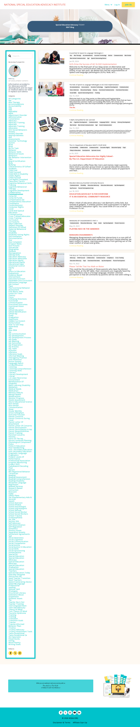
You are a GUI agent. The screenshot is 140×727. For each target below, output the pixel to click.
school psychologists (18, 508)
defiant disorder (16, 225)
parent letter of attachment (16, 423)
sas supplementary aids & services (20, 498)
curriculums (14, 222)
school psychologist (17, 506)
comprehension (16, 205)
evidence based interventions (15, 276)
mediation (13, 387)
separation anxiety (17, 532)
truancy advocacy (16, 630)
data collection (74, 90)
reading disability (16, 481)
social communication (105, 125)
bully (11, 163)
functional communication (106, 90)
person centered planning (20, 440)
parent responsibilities (19, 431)
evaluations (14, 273)
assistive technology (100, 55)
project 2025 (14, 464)
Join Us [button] (128, 4)
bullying (12, 165)
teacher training (16, 604)
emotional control (17, 266)
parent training (15, 433)
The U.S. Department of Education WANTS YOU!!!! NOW (87, 145)
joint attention (15, 359)
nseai (11, 409)
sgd (88, 58)
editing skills (14, 255)
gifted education (16, 310)
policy (11, 444)
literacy (113, 122)
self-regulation (15, 527)
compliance (110, 257)
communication (118, 55)
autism (110, 55)
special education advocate (16, 562)
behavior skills (15, 152)
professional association (19, 460)
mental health (15, 394)
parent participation (119, 260)
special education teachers (16, 570)
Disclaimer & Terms (61, 722)
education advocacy (93, 185)
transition (13, 619)
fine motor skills (16, 291)
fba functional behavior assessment (19, 289)
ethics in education (17, 271)
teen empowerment (18, 606)
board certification (17, 161)
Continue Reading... (76, 75)
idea (10, 328)
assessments (85, 87)
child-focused (15, 178)
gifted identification (17, 312)
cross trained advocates (19, 216)
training (97, 93)
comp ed (12, 196)
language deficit (104, 122)
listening (13, 367)
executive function (17, 279)
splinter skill (14, 589)
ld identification (16, 365)
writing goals (15, 644)
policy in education (75, 150)
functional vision (16, 306)
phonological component (20, 442)
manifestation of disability (16, 382)
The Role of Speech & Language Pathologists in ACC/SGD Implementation (94, 84)
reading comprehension (19, 479)
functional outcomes (122, 90)
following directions (18, 299)
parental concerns (17, 435)
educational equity (86, 90)
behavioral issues (16, 154)
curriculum (13, 220)
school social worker (18, 512)
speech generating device (98, 58)
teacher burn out (16, 602)
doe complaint (15, 242)
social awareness (16, 538)
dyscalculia (13, 247)
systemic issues (96, 150)
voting (11, 641)
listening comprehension (20, 369)
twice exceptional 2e (18, 635)
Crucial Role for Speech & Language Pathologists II (86, 53)
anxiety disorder (16, 133)
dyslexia (12, 251)
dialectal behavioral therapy (17, 230)
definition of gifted (17, 227)
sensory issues (15, 530)
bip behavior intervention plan (20, 158)
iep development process (20, 337)
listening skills (15, 370)
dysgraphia (14, 249)
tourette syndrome (17, 613)
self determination (17, 525)
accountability (74, 147)
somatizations (15, 552)
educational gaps (16, 264)
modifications (14, 396)
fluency (95, 90)
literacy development (124, 122)
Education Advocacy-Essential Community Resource (86, 183)
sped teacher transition (19, 578)
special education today (19, 573)
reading (12, 475)
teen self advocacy (17, 607)
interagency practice (18, 358)
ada (10, 108)
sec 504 (12, 519)
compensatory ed (16, 200)
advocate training (17, 126)
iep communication (17, 334)
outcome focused (16, 415)
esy (10, 269)
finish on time (15, 293)
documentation (15, 238)
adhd (11, 113)
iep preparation (15, 345)
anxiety (12, 132)
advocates (13, 128)
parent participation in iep (85, 188)
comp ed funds (15, 198)
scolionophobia (15, 517)
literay (12, 376)
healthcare (13, 319)
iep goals (13, 339)
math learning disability (19, 385)
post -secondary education (20, 449)
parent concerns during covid (19, 419)
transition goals (16, 620)
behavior (12, 150)
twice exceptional (16, 633)
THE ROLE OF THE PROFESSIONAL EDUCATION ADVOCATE (89, 255)
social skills (73, 93)
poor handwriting (16, 448)
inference (13, 352)
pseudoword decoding (18, 466)
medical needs (15, 389)
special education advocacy (16, 559)
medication (13, 391)
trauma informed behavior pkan (16, 625)
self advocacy (14, 523)
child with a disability (18, 174)
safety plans (14, 495)
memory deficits (16, 393)
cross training (119, 257)
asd (10, 137)
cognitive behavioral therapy (18, 188)
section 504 (14, 521)
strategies (13, 591)
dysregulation (15, 253)
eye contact (14, 284)
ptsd (11, 468)
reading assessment (18, 477)
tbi (10, 600)
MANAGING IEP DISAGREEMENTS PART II (83, 220)
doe (10, 240)
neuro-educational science (20, 402)
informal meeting (16, 356)
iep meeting (14, 341)
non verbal (128, 55)
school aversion (15, 503)
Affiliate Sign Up (80, 722)
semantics (13, 528)
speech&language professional (17, 584)
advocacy (72, 257)
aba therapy (77, 55)
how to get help (16, 325)
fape (124, 147)
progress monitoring (18, 462)
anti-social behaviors (18, 130)
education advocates (107, 185)
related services (16, 486)
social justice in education (20, 547)
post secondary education (20, 451)
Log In (117, 4)
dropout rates (15, 244)
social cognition (16, 540)
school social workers (18, 514)
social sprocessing (17, 551)
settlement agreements (19, 534)
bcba (11, 144)
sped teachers (15, 580)
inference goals (15, 354)
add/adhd (13, 111)
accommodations (88, 55)
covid (11, 209)
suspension (14, 596)
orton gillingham (16, 413)
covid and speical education (16, 211)
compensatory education (20, 201)
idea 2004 (13, 330)
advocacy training (17, 122)
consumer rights (105, 147)
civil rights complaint (18, 179)
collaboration (84, 147)
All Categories (15, 99)
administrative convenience (15, 118)
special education (16, 556)
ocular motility (15, 411)
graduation (14, 317)
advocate (13, 124)
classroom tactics (17, 181)
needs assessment (17, 400)
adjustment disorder (18, 115)
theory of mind (15, 609)
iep (10, 332)
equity (11, 268)
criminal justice (15, 214)
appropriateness (16, 135)
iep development (119, 185)
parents (12, 437)
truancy (12, 628)
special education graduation (16, 566)
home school (14, 323)
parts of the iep (16, 438)
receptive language (17, 483)
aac (71, 55)
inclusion (12, 350)
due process (14, 246)
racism (12, 470)
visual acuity (14, 639)
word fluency (14, 642)
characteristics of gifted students (20, 167)
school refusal (15, 510)
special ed (13, 554)
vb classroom (15, 637)
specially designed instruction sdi (17, 575)
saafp (11, 494)
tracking (12, 615)
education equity (116, 147)
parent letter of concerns (20, 426)
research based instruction (15, 489)
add (10, 110)
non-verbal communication (77, 58)
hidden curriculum (17, 321)
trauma (12, 622)
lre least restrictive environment (18, 379)
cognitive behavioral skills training (20, 184)
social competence (17, 543)
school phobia (15, 505)
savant (11, 501)
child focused (81, 257)
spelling (12, 587)
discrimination (15, 236)
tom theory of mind (18, 611)
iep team (13, 348)
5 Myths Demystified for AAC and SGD (82, 120)
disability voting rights (19, 234)
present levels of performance (16, 458)
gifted (11, 308)
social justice (86, 150)
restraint (13, 492)
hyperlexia (13, 326)
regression (13, 484)
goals (100, 223)
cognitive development (111, 87)
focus (11, 297)
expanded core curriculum (20, 280)
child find (13, 170)
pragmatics (14, 455)
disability (83, 185)
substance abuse (16, 595)
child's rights (14, 176)
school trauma (15, 516)
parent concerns (119, 223)
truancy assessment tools (20, 631)
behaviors (13, 155)
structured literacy (17, 593)
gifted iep (13, 314)
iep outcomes (15, 343)
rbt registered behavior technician (19, 472)
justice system (15, 361)
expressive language (18, 282)
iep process (73, 188)
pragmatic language (18, 453)
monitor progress (16, 398)
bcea (11, 146)
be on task (14, 148)
